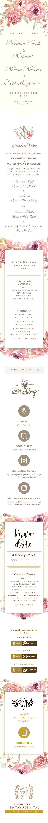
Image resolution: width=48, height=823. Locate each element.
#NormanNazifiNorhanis (24, 471)
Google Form (24, 743)
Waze (24, 421)
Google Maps (24, 446)
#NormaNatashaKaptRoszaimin (24, 498)
